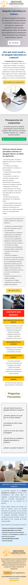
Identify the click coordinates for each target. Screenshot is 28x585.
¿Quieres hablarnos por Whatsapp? (15, 139)
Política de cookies (13, 576)
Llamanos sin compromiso (15, 82)
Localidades (22, 576)
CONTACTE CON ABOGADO (13, 313)
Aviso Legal (15, 573)
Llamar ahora (15, 290)
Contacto (7, 573)
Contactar (15, 43)
